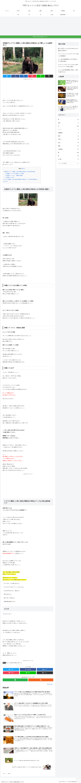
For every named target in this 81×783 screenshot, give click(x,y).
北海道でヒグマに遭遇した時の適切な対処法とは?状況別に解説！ (19, 171)
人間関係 (68, 149)
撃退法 (16, 662)
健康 (68, 146)
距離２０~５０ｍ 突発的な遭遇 (13, 175)
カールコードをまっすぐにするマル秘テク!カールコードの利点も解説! (68, 65)
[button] (78, 163)
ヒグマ (8, 662)
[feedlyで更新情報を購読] (15, 679)
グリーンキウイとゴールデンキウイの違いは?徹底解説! (68, 55)
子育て (68, 139)
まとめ (5, 181)
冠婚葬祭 (68, 132)
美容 (68, 122)
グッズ (20, 662)
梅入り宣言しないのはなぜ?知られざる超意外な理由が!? (68, 49)
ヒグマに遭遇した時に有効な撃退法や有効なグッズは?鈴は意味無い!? (20, 179)
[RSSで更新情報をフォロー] (40, 679)
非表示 (22, 168)
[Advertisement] (40, 26)
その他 (68, 159)
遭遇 (12, 662)
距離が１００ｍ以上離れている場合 (14, 173)
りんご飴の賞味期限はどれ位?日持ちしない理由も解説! (68, 60)
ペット (68, 129)
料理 (68, 136)
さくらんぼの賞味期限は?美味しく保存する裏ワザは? (68, 71)
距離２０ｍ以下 (9, 177)
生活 (4, 662)
